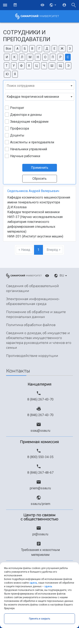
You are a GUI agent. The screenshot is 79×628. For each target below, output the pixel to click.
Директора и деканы (26, 115)
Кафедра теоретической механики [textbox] (33, 97)
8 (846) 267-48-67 (40, 472)
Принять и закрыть (39, 618)
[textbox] (39, 85)
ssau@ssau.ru (40, 431)
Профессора (19, 128)
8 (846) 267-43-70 (40, 399)
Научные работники (25, 156)
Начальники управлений (28, 149)
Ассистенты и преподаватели (32, 142)
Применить (39, 168)
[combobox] (39, 86)
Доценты (17, 135)
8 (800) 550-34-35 (40, 457)
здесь (33, 582)
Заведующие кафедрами (29, 121)
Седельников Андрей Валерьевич (33, 191)
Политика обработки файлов (31, 325)
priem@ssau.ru (40, 488)
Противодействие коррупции (32, 356)
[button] (53, 5)
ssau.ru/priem (40, 504)
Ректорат (17, 108)
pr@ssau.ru (40, 534)
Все (8, 48)
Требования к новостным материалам (40, 552)
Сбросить (39, 178)
